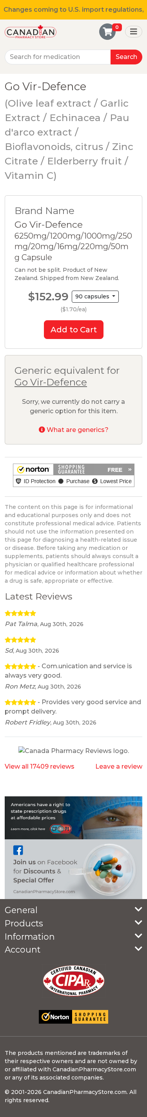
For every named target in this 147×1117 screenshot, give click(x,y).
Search (126, 57)
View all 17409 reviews (39, 766)
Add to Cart (74, 329)
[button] (73, 475)
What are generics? (77, 430)
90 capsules (93, 296)
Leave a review (118, 766)
